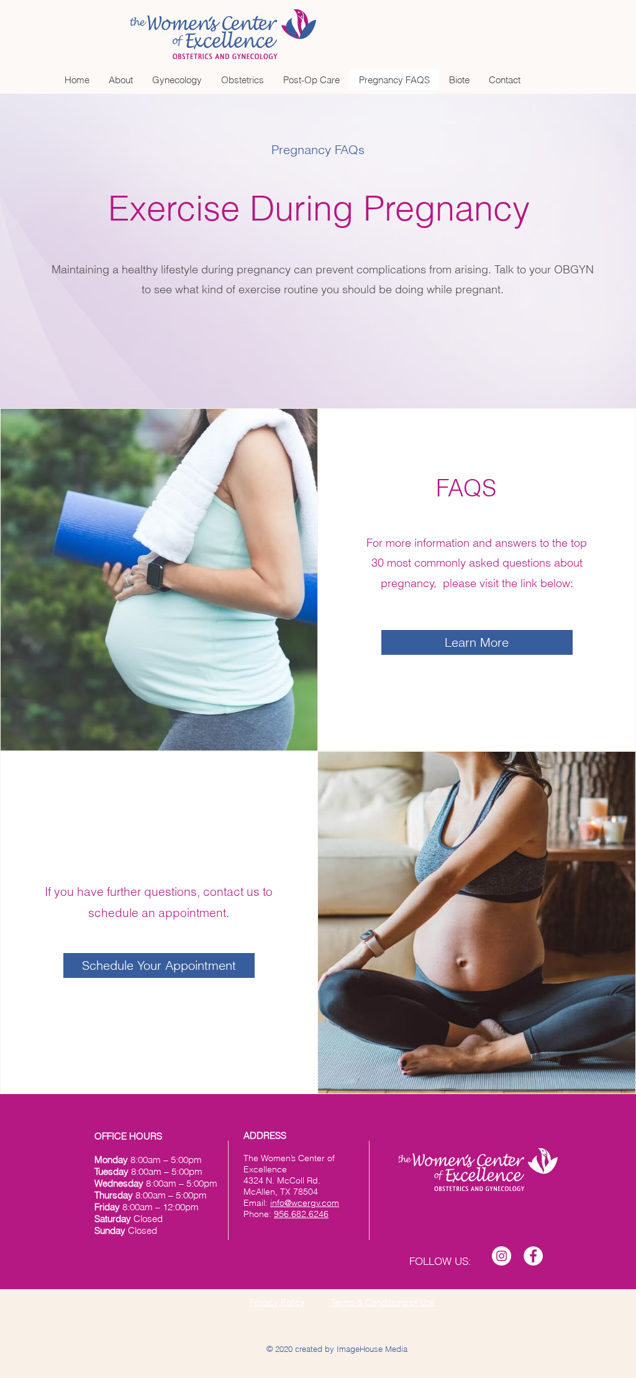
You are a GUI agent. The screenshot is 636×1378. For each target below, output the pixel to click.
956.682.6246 (301, 1214)
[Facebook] (533, 1256)
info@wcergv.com (304, 1202)
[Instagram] (501, 1256)
